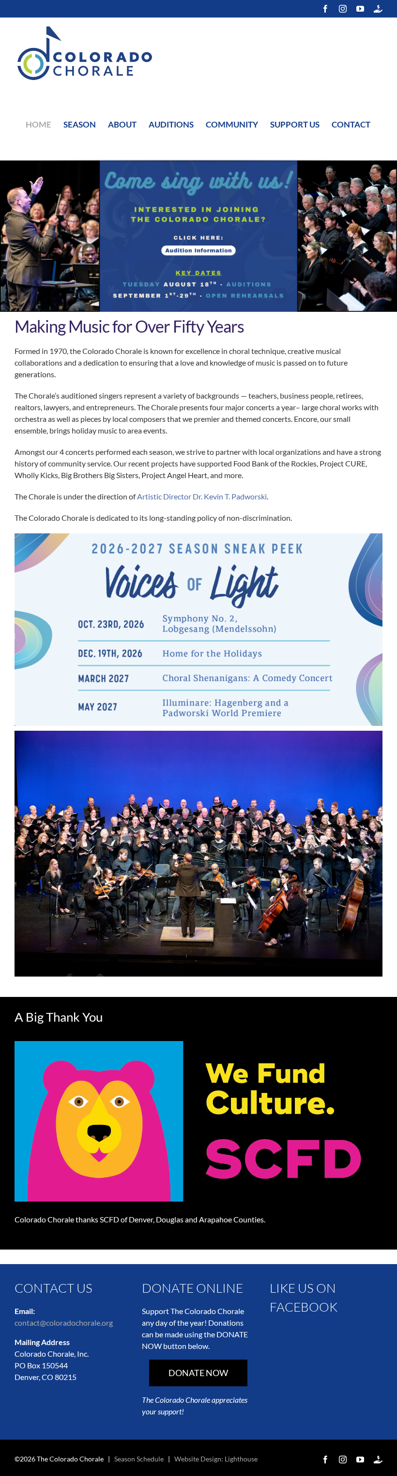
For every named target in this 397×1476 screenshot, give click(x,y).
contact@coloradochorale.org (64, 1322)
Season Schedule (139, 1459)
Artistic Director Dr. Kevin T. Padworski (202, 496)
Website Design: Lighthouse (216, 1459)
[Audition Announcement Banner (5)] (198, 164)
